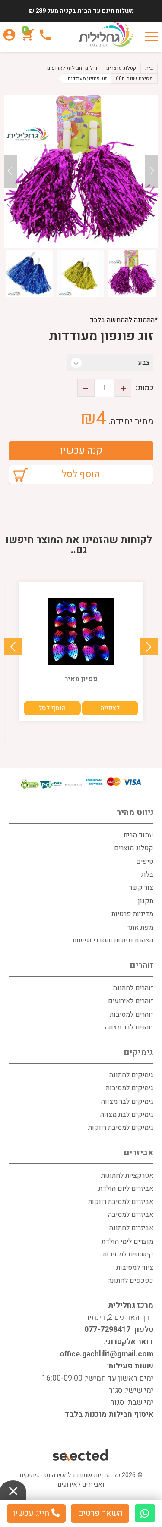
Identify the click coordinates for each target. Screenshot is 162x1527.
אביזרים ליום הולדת (125, 1188)
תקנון (145, 901)
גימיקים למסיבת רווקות (120, 1128)
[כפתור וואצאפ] (145, 1513)
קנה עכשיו (81, 450)
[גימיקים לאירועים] (106, 34)
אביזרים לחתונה (131, 1228)
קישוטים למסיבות (128, 1254)
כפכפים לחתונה (130, 1280)
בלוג (147, 874)
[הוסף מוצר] (122, 388)
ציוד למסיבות (134, 1268)
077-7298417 (107, 1329)
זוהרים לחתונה (133, 988)
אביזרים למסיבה (130, 1215)
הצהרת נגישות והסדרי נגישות (113, 940)
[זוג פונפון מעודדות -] (81, 171)
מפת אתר (140, 927)
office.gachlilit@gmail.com (106, 1354)
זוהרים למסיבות (131, 1014)
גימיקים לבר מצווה (127, 1101)
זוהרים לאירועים (130, 1001)
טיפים (144, 861)
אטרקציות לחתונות (127, 1175)
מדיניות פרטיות (132, 914)
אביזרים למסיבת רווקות (120, 1202)
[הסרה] (86, 388)
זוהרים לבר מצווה (129, 1027)
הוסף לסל (81, 474)
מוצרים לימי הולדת (127, 1241)
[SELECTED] (81, 1456)
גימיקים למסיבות (129, 1088)
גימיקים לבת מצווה (126, 1115)
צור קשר (141, 888)
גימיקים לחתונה (131, 1075)
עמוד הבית (138, 835)
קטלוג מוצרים (133, 848)
